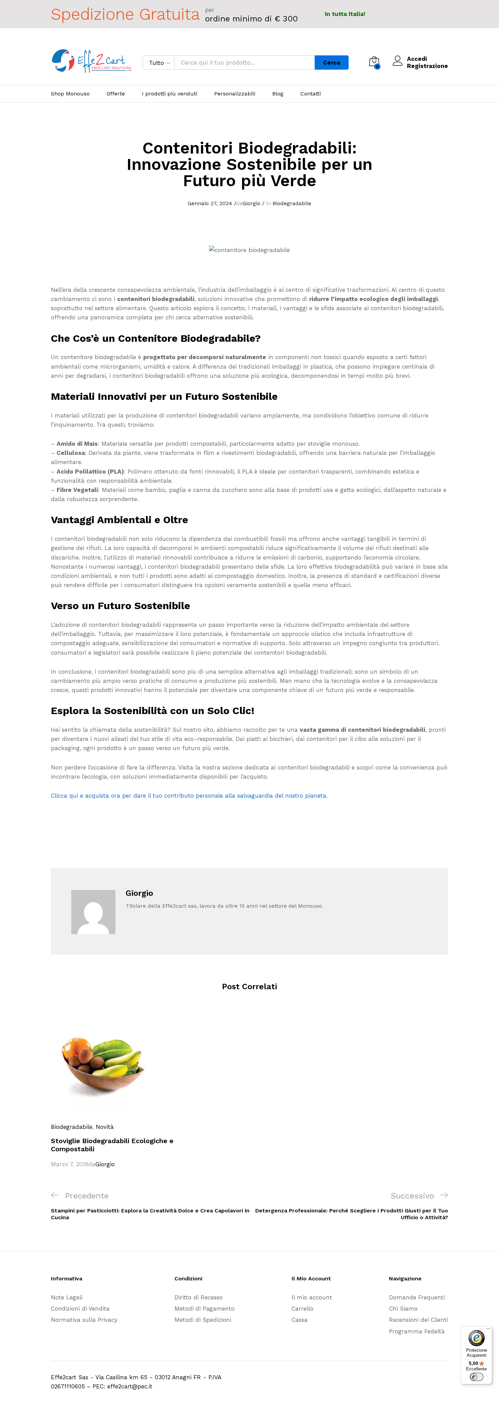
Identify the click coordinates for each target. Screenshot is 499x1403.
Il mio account (312, 1297)
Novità (105, 1126)
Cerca (331, 62)
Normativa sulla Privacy (84, 1319)
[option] (114, 1090)
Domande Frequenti (417, 1297)
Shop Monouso (70, 93)
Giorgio (251, 203)
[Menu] (488, 1330)
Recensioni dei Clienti (418, 1319)
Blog (277, 93)
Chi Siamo (403, 1308)
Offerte (116, 93)
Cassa (300, 1319)
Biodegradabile (292, 203)
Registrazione (427, 66)
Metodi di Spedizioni (202, 1319)
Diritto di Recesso (198, 1297)
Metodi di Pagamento (204, 1308)
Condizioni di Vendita (80, 1308)
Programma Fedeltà (417, 1331)
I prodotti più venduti (169, 93)
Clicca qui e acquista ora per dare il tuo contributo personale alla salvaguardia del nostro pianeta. (189, 795)
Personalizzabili (234, 93)
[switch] (476, 1377)
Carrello (302, 1308)
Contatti (310, 93)
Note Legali (66, 1297)
